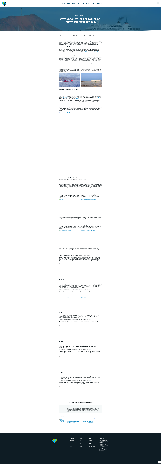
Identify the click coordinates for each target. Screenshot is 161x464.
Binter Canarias (65, 97)
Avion (80, 440)
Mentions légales (92, 446)
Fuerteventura (77, 15)
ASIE (79, 3)
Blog (90, 443)
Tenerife (85, 15)
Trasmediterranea (97, 51)
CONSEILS (63, 3)
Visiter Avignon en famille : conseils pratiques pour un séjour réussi (103, 441)
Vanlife (81, 446)
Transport (81, 444)
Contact (90, 444)
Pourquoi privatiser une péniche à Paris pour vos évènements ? (103, 449)
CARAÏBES (93, 3)
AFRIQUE (68, 3)
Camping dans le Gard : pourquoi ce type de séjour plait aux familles (103, 445)
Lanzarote (81, 15)
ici (90, 192)
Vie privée (90, 447)
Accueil (90, 440)
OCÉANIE (87, 3)
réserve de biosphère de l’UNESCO (93, 37)
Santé (80, 443)
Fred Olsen (86, 51)
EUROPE (82, 3)
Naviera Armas (90, 51)
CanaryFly (97, 97)
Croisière (81, 447)
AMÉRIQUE (74, 3)
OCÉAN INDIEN (99, 3)
